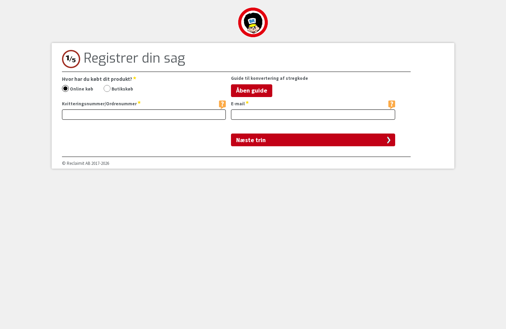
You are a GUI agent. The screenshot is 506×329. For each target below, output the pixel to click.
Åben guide (251, 90)
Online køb (81, 89)
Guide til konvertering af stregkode (269, 78)
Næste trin (251, 140)
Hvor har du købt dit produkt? (97, 79)
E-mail (238, 104)
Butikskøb (121, 89)
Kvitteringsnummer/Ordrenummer (100, 104)
